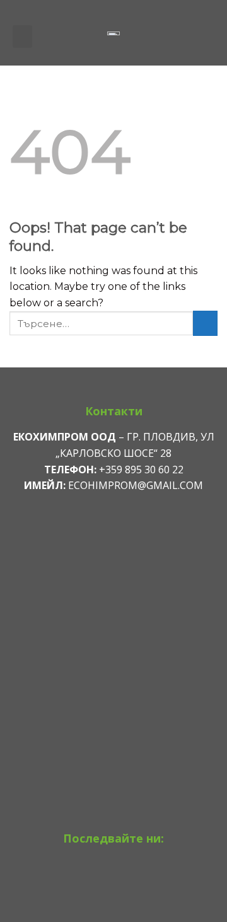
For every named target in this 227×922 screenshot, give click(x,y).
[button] (22, 36)
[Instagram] (113, 882)
